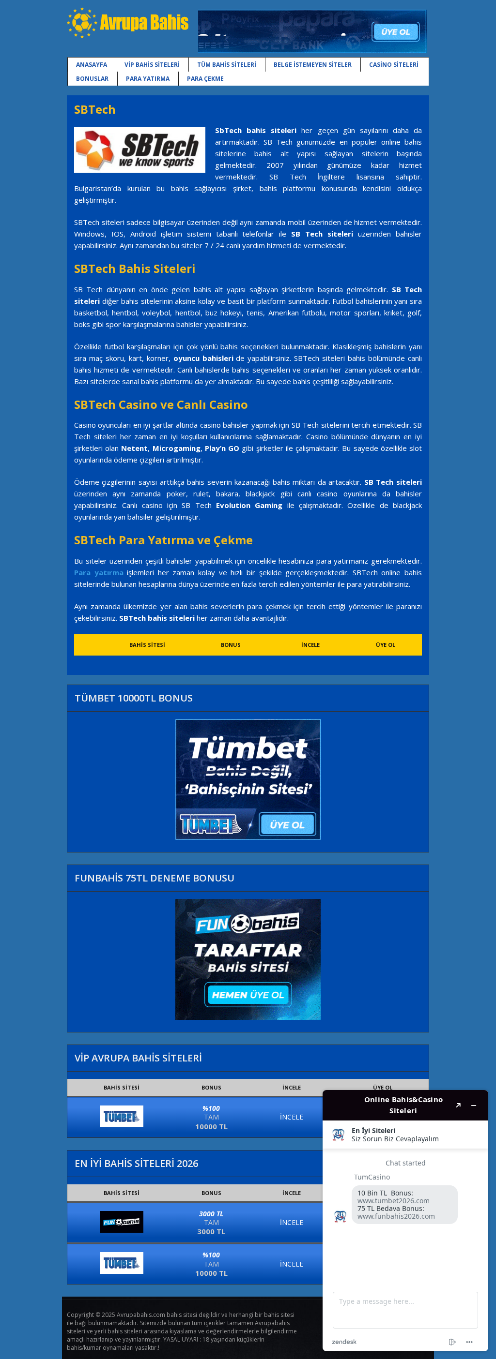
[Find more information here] (405, 1220)
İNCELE (291, 1116)
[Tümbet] (121, 1124)
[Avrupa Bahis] (127, 36)
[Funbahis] (121, 1230)
